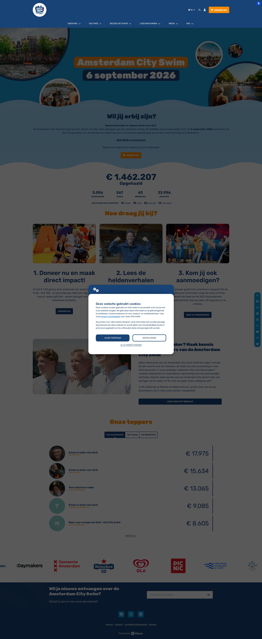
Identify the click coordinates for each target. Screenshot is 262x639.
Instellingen (149, 338)
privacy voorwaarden (110, 316)
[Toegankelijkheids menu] (258, 3)
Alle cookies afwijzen (131, 345)
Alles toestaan (112, 338)
